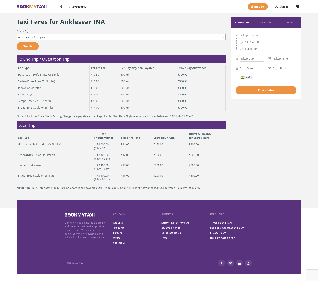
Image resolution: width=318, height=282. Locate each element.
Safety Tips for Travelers (175, 222)
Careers (117, 232)
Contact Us (119, 242)
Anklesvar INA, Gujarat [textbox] (32, 37)
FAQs (164, 237)
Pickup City (23, 31)
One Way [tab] (265, 22)
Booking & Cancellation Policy (227, 227)
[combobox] (121, 37)
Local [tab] (289, 22)
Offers (116, 237)
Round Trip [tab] (242, 22)
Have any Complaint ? (222, 237)
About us (118, 222)
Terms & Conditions (221, 222)
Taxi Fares (118, 227)
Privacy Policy (218, 232)
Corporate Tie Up (171, 232)
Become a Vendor (171, 227)
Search (27, 46)
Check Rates (266, 90)
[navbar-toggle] (296, 6)
